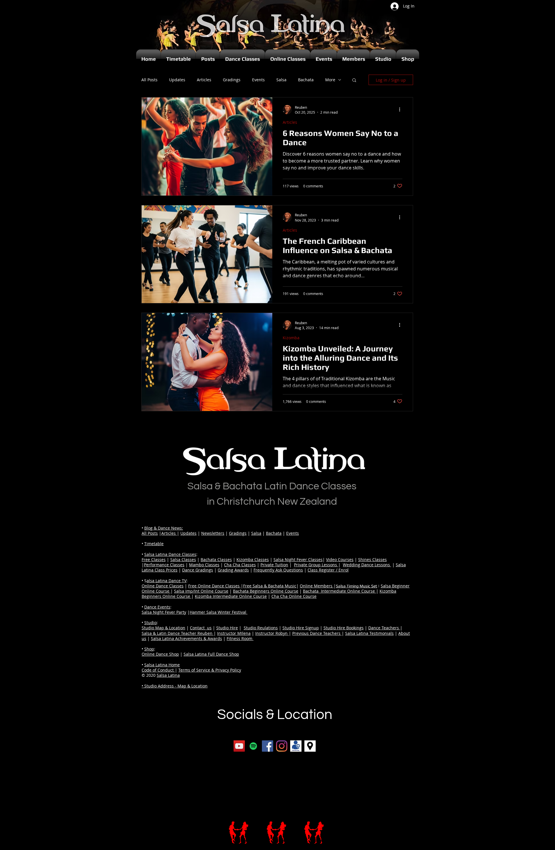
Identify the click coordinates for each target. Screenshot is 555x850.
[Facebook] (267, 746)
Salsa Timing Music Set (356, 586)
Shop (149, 649)
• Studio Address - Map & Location (175, 686)
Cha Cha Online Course (294, 596)
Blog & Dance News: (163, 528)
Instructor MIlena (234, 633)
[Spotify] (253, 746)
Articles (204, 79)
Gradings (231, 79)
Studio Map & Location (163, 627)
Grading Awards (233, 570)
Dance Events (157, 607)
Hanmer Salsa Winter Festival (218, 612)
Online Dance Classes (163, 586)
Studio (150, 622)
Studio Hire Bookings (343, 627)
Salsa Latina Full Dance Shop (211, 654)
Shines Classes (372, 559)
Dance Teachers (384, 627)
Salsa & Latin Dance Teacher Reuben (178, 633)
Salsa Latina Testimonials (369, 633)
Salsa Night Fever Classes (298, 559)
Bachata (306, 79)
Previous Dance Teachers (317, 633)
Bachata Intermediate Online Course (339, 591)
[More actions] (401, 109)
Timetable (154, 543)
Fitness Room (240, 638)
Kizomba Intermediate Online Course (231, 596)
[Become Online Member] (295, 746)
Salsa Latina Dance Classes (170, 554)
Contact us (201, 627)
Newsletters (212, 533)
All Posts (149, 79)
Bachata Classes (216, 559)
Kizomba (291, 337)
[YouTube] (239, 746)
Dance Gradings (197, 570)
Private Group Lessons (316, 564)
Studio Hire (227, 627)
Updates (177, 79)
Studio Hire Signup (300, 627)
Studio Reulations (261, 627)
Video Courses (340, 559)
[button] (354, 81)
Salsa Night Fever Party (164, 612)
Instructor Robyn (272, 633)
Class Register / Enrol (328, 570)
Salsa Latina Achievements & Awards (186, 638)
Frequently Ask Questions (278, 570)
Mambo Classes (204, 564)
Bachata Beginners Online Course (265, 591)
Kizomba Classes (252, 559)
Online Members (317, 586)
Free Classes (154, 559)
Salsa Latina (168, 675)
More (330, 79)
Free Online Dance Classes (214, 586)
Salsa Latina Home (162, 665)
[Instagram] (281, 746)
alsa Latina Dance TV (166, 580)
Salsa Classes (183, 559)
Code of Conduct (158, 670)
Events (258, 79)
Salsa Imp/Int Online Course (201, 591)
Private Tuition (274, 564)
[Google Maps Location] (310, 746)
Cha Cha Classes (240, 564)
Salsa (281, 79)
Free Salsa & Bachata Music (269, 586)
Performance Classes (164, 564)
